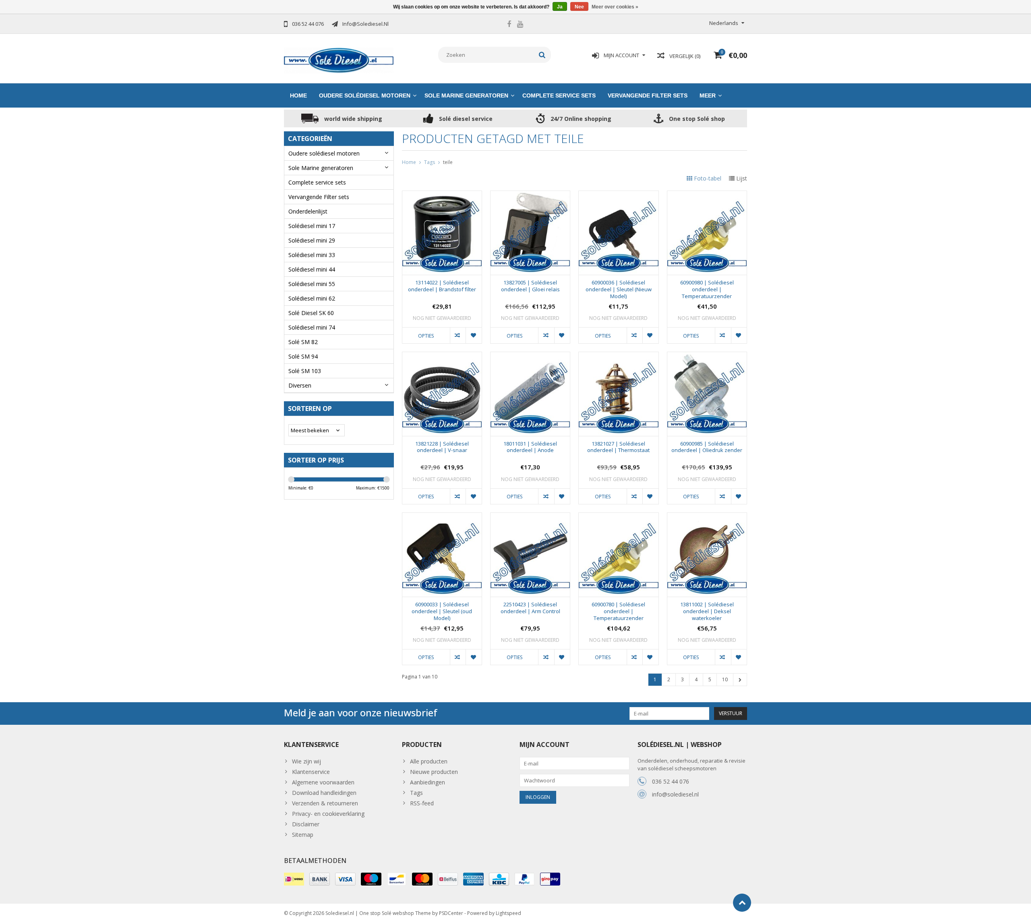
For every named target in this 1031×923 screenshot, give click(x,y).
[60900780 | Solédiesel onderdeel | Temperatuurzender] (618, 517)
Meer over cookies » (615, 7)
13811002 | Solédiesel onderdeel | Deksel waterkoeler (707, 611)
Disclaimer (305, 824)
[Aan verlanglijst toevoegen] (473, 335)
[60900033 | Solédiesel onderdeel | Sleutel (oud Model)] (442, 517)
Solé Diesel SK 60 (311, 313)
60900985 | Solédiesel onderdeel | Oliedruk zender (706, 447)
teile (448, 162)
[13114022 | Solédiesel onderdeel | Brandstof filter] (442, 195)
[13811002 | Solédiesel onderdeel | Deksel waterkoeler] (707, 517)
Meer (708, 95)
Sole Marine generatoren (466, 95)
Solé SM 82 (303, 342)
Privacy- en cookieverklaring (328, 813)
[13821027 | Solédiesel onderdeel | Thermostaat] (618, 356)
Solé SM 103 (304, 371)
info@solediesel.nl (675, 794)
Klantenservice (311, 772)
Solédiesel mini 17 (311, 226)
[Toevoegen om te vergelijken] (458, 335)
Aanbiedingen (427, 782)
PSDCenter (451, 913)
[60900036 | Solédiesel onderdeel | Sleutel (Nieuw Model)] (618, 195)
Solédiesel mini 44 (311, 269)
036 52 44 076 (670, 781)
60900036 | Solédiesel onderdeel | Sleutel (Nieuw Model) (619, 289)
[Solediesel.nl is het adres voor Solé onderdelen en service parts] (339, 60)
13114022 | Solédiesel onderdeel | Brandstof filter (442, 286)
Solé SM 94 (303, 356)
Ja (560, 7)
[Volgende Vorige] (740, 680)
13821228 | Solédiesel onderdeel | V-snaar (442, 447)
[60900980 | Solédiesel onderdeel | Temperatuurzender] (707, 195)
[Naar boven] (742, 903)
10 (725, 679)
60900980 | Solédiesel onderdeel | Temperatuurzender (707, 289)
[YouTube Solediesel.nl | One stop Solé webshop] (520, 25)
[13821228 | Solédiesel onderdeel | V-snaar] (442, 356)
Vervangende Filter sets (647, 95)
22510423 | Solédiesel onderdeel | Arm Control (530, 608)
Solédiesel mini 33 (311, 255)
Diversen (299, 385)
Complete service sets (559, 95)
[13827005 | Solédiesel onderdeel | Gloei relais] (530, 195)
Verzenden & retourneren (325, 803)
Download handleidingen (324, 792)
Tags (429, 162)
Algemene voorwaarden (323, 782)
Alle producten (428, 761)
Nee (579, 7)
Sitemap (302, 834)
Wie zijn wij (306, 761)
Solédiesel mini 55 (311, 284)
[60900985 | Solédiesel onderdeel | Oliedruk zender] (707, 356)
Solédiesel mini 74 (311, 327)
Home (298, 95)
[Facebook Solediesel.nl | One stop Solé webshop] (509, 25)
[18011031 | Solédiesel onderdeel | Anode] (530, 356)
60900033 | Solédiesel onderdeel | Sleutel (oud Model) (442, 611)
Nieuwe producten (434, 772)
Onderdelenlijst (307, 211)
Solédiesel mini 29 (311, 240)
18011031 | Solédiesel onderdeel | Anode (530, 447)
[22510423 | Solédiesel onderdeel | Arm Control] (530, 517)
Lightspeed (508, 913)
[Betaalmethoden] (294, 879)
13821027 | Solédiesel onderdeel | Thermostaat (618, 447)
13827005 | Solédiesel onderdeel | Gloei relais (530, 286)
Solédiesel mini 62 (311, 298)
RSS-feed (422, 803)
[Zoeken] (542, 55)
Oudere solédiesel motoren (364, 95)
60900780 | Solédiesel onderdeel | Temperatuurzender (618, 611)
